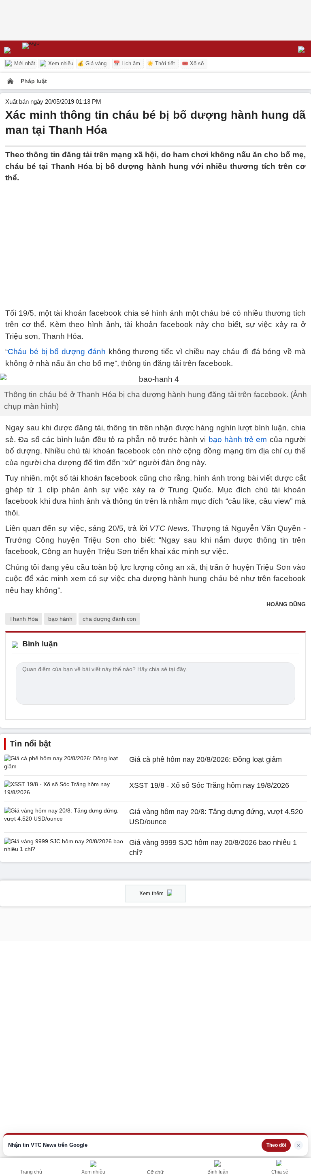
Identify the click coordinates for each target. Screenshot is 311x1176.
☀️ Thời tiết (161, 63)
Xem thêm (152, 893)
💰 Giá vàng (92, 63)
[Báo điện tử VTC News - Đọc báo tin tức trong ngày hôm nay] (49, 49)
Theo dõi (276, 1145)
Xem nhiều (60, 63)
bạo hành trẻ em (238, 439)
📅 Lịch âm (126, 63)
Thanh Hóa (23, 619)
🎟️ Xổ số (193, 63)
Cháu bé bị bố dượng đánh (57, 351)
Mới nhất (24, 63)
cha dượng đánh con (109, 619)
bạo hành (60, 619)
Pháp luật (34, 81)
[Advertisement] (155, 240)
